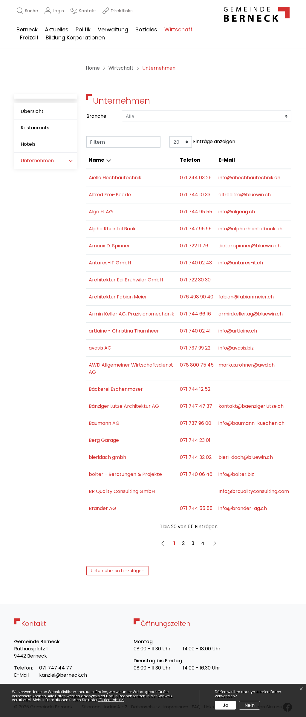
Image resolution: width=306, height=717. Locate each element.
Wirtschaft (178, 29)
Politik (83, 29)
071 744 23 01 (195, 440)
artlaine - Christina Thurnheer (124, 330)
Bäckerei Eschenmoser (116, 389)
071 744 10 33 (195, 194)
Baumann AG (104, 423)
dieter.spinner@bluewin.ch (249, 245)
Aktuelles (56, 29)
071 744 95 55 (196, 211)
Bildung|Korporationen (75, 37)
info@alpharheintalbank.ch (250, 228)
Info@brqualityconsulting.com (253, 491)
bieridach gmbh (107, 457)
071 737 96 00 (195, 423)
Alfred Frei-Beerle (110, 194)
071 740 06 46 (196, 474)
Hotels (28, 144)
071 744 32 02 (196, 457)
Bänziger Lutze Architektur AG (124, 406)
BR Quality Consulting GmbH (122, 491)
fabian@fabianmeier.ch (246, 296)
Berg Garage (104, 440)
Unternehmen (40, 163)
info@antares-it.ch (240, 262)
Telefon (190, 160)
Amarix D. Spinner (109, 245)
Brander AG (102, 508)
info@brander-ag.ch (242, 508)
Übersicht (32, 111)
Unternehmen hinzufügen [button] (117, 571)
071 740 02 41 (195, 330)
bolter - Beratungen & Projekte (125, 474)
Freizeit (29, 37)
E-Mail (226, 160)
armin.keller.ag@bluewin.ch (250, 313)
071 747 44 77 (55, 667)
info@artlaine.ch (237, 330)
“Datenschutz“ (111, 699)
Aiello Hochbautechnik (115, 177)
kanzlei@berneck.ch (63, 675)
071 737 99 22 (195, 347)
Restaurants (35, 127)
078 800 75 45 (197, 364)
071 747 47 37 (196, 406)
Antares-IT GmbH (110, 262)
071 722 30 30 (195, 279)
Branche (96, 116)
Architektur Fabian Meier (118, 296)
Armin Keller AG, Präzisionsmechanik (131, 313)
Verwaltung (113, 29)
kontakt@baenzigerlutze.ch (251, 406)
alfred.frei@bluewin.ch (244, 194)
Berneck (27, 29)
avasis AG (100, 347)
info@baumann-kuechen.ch (251, 423)
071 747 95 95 (196, 228)
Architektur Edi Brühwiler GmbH (126, 279)
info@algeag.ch (236, 211)
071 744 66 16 (195, 313)
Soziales (146, 29)
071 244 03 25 (196, 177)
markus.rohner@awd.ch (246, 364)
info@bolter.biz (236, 474)
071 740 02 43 (196, 262)
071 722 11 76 (194, 245)
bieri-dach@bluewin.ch (245, 457)
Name (96, 160)
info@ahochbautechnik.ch (249, 177)
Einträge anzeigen (213, 141)
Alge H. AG (101, 211)
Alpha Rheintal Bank (112, 228)
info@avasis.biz (236, 347)
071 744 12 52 (195, 389)
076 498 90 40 (196, 296)
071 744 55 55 (196, 508)
